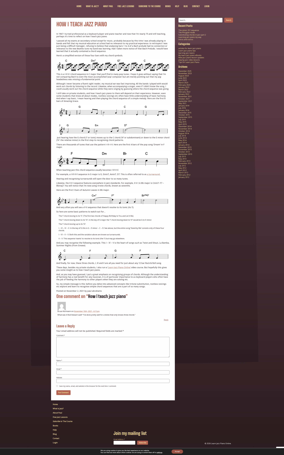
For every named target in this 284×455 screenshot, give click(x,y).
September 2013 (185, 154)
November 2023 (185, 73)
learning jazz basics (186, 53)
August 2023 (183, 76)
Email (59, 369)
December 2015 (184, 112)
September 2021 (185, 101)
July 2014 (182, 136)
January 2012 (183, 177)
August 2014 (183, 133)
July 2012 (182, 165)
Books (168, 6)
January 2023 (183, 87)
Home (79, 6)
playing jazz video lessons (189, 60)
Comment (60, 335)
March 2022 (183, 89)
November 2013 (185, 149)
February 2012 (184, 175)
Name (59, 360)
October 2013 (184, 152)
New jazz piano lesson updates (191, 57)
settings (159, 453)
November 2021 (185, 96)
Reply (166, 320)
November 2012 (185, 163)
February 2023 (184, 85)
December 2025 (184, 71)
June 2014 (182, 138)
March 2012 (183, 172)
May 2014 (182, 140)
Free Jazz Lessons (125, 6)
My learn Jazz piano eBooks (189, 55)
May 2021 (182, 103)
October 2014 (184, 131)
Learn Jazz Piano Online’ (119, 267)
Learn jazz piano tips (187, 50)
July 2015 (182, 119)
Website (59, 377)
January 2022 (183, 94)
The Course (150, 6)
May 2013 (182, 159)
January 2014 (183, 145)
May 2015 (182, 122)
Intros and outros (185, 39)
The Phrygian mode (186, 32)
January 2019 (183, 105)
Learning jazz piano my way (189, 37)
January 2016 (183, 110)
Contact (196, 6)
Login (206, 6)
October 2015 (184, 115)
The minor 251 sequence (188, 30)
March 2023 (183, 82)
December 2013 (184, 147)
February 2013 (184, 161)
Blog (186, 6)
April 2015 (182, 124)
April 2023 (182, 80)
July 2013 (182, 156)
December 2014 (184, 126)
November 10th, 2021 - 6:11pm (87, 311)
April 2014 (182, 142)
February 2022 (184, 92)
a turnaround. (153, 174)
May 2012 (182, 168)
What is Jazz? (92, 6)
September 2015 (185, 117)
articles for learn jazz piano (189, 48)
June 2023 (182, 78)
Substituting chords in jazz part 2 (192, 35)
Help (177, 6)
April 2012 (182, 170)
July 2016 (182, 108)
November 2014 (185, 129)
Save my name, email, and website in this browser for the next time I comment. (87, 386)
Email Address (119, 439)
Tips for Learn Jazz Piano (188, 62)
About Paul (108, 6)
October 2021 (184, 99)
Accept (177, 451)
